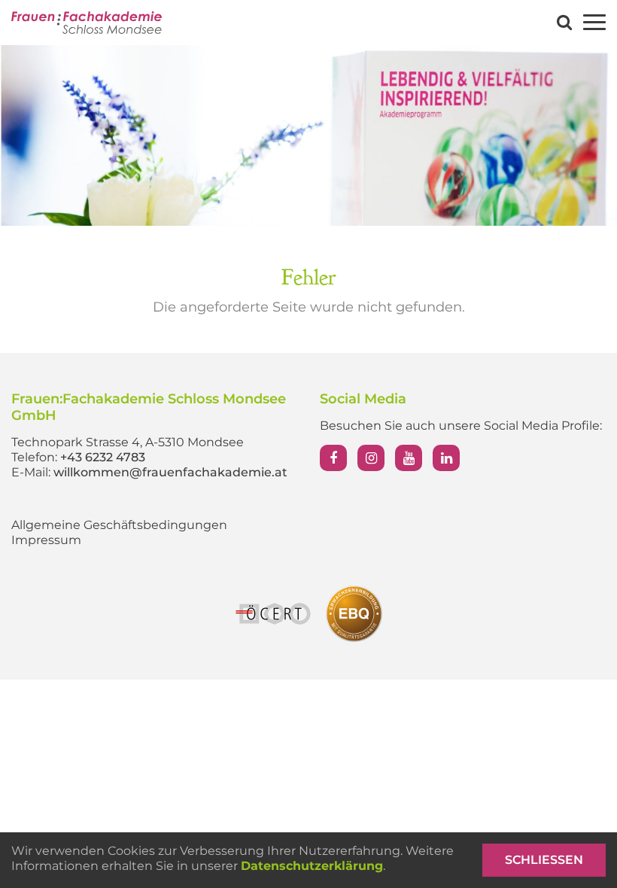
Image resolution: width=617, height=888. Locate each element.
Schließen (544, 860)
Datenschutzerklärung (312, 866)
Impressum (46, 540)
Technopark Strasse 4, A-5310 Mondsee (127, 442)
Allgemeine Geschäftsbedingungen (119, 525)
